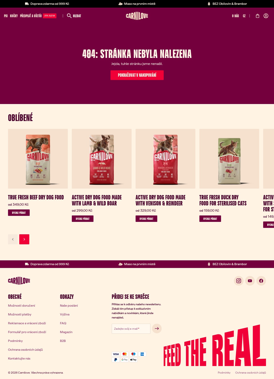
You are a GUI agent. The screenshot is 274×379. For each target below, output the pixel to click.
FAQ (63, 323)
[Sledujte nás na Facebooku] (261, 281)
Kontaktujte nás (19, 358)
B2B (63, 341)
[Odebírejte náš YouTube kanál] (250, 281)
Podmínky (15, 341)
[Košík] (258, 16)
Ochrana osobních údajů (25, 350)
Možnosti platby (19, 314)
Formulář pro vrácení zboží (27, 332)
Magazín (66, 332)
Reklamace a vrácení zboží (27, 323)
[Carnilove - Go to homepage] (137, 16)
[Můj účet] (266, 16)
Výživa (64, 314)
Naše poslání (69, 305)
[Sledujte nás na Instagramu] (239, 281)
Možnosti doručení (21, 305)
